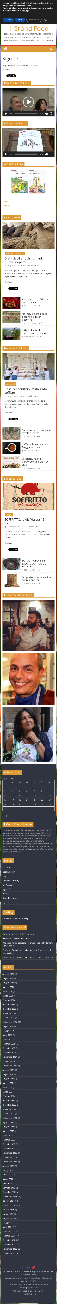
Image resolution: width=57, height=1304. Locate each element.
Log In (5, 876)
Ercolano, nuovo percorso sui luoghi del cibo (35, 461)
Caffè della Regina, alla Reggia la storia (35, 446)
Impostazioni (34, 20)
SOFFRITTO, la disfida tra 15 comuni (24, 521)
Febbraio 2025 (8, 1043)
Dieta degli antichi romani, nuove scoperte (24, 260)
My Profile (7, 889)
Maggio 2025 (8, 1030)
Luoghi (8, 514)
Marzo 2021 (7, 1231)
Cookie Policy (8, 872)
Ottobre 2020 (8, 1253)
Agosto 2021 (8, 1209)
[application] (28, 102)
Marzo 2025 (7, 1039)
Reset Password (9, 898)
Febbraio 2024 (8, 1096)
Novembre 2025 (9, 1013)
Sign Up (5, 902)
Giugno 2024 (8, 1078)
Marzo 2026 (7, 995)
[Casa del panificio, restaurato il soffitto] (28, 354)
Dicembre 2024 (9, 1052)
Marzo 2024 (7, 1091)
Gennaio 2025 (8, 1048)
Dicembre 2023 (9, 1105)
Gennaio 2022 (8, 1187)
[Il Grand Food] (5, 49)
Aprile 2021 (7, 1227)
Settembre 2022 (9, 1161)
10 (5, 795)
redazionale (28, 265)
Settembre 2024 (9, 1065)
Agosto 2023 (8, 1122)
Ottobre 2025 (8, 1017)
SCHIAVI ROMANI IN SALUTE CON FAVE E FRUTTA (34, 563)
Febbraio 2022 (8, 1183)
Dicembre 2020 (9, 1244)
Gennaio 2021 (8, 1240)
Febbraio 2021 (8, 1235)
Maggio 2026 (8, 987)
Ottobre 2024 (8, 1061)
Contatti (6, 867)
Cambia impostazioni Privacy (15, 918)
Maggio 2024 (8, 1083)
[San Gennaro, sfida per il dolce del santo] (11, 298)
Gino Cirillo (7, 938)
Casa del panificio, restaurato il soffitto (27, 390)
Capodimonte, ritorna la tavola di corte (36, 431)
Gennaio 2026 (8, 1004)
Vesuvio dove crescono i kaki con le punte (34, 957)
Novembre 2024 (9, 1057)
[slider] (26, 113)
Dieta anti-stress (22, 938)
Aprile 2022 (7, 1174)
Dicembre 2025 (9, 1009)
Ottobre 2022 (8, 1157)
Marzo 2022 (7, 1179)
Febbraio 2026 (8, 1000)
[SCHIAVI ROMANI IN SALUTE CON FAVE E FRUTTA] (11, 559)
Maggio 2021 (8, 1222)
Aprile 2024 (7, 1087)
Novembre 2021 (9, 1196)
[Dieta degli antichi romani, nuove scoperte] (28, 223)
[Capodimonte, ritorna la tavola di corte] (11, 428)
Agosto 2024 (8, 1070)
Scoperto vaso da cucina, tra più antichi (36, 578)
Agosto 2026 (8, 974)
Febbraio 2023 (8, 1139)
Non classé (10, 253)
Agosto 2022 (8, 1166)
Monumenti (10, 384)
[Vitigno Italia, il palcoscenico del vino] (11, 329)
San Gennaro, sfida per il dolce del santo (36, 301)
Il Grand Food (28, 28)
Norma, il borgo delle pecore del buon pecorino (34, 316)
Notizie (20, 253)
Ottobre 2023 (8, 1113)
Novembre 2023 (9, 1109)
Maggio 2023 (8, 1131)
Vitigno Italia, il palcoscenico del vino (34, 332)
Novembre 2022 (9, 1153)
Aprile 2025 (7, 1035)
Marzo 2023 (7, 1135)
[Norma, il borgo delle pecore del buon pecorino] (11, 312)
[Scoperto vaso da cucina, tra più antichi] (11, 575)
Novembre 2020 (9, 1249)
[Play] (6, 113)
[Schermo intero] (51, 113)
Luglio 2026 (7, 978)
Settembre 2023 (9, 1118)
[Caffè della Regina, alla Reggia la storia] (11, 443)
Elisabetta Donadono (11, 950)
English (5, 205)
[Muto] (46, 113)
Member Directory (10, 880)
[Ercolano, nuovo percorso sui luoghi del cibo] (11, 457)
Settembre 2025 (9, 1022)
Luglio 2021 (7, 1214)
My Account (7, 885)
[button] (28, 102)
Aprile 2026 (7, 991)
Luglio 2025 (7, 1026)
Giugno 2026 (8, 982)
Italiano (5, 201)
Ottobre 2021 (8, 1201)
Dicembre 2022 (9, 1148)
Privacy (5, 893)
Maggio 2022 (8, 1170)
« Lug (4, 815)
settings (25, 10)
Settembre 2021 (9, 1205)
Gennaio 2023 (8, 1144)
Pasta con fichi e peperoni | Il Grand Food (21, 943)
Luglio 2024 (7, 1074)
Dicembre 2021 (9, 1192)
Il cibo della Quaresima (24, 934)
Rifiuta (20, 20)
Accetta (8, 20)
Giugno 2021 (8, 1218)
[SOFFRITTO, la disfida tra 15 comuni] (28, 485)
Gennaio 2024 (8, 1100)
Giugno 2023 (8, 1126)
